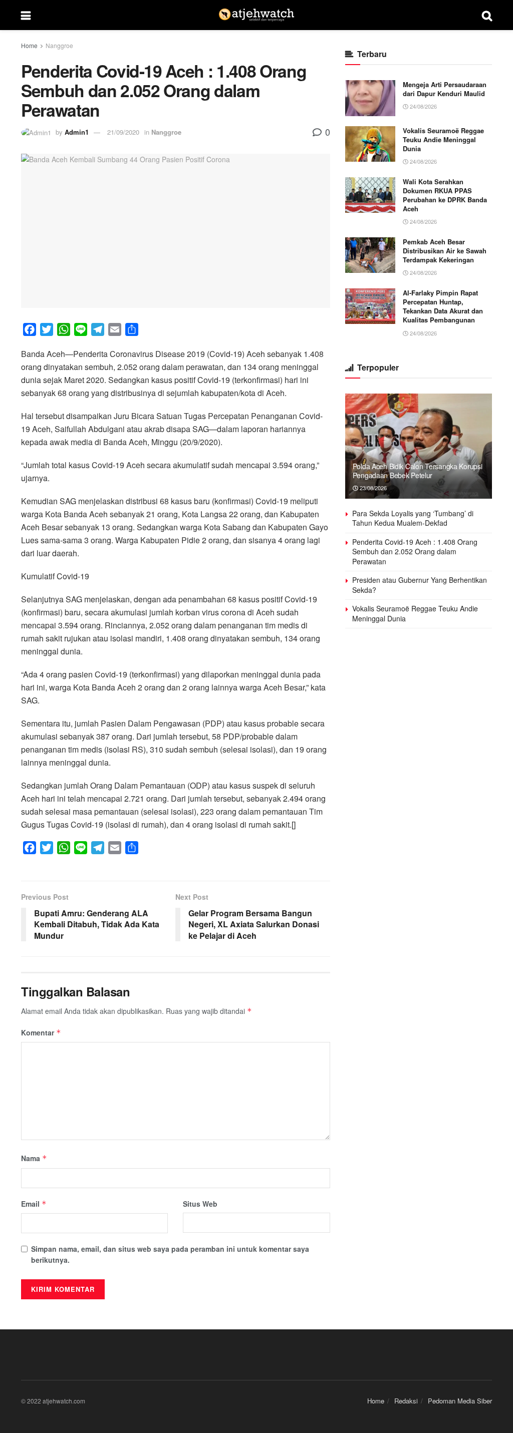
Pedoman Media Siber (460, 1400)
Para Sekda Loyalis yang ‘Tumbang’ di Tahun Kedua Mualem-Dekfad (412, 518)
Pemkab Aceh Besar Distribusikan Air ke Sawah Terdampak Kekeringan (444, 250)
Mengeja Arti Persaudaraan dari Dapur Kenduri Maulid (444, 89)
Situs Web (200, 1204)
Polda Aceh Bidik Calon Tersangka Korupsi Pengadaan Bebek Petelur (417, 470)
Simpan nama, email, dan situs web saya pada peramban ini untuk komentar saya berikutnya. (170, 1254)
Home (29, 45)
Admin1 (77, 132)
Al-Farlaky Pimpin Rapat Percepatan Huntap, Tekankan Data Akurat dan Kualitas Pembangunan (443, 306)
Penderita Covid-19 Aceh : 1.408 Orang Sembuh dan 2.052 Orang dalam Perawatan (414, 551)
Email (34, 1204)
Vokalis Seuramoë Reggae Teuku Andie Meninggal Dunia (443, 139)
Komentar (41, 1032)
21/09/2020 (123, 132)
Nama (34, 1158)
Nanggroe (59, 45)
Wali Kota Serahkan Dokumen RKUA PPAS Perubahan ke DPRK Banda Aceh (445, 195)
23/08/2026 (372, 488)
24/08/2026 (422, 106)
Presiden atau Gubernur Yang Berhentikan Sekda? (419, 585)
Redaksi (406, 1400)
